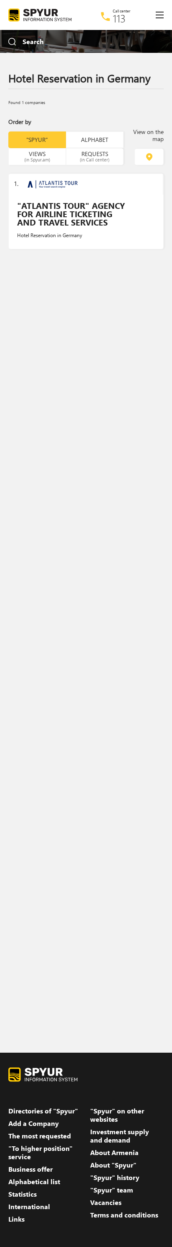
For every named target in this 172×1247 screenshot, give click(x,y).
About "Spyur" (113, 1165)
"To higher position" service (40, 1152)
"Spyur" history (114, 1177)
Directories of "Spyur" (43, 1111)
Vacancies (105, 1202)
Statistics (22, 1194)
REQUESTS (94, 156)
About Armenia (114, 1152)
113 (119, 18)
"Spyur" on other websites (117, 1115)
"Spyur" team (111, 1190)
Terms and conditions (124, 1215)
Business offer (30, 1169)
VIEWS (37, 156)
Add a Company (33, 1123)
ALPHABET (94, 140)
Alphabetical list (34, 1182)
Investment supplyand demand (119, 1136)
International (29, 1206)
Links (16, 1219)
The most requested (39, 1136)
